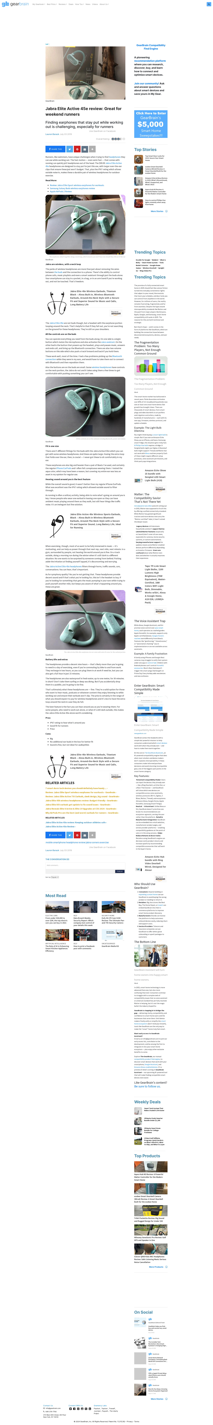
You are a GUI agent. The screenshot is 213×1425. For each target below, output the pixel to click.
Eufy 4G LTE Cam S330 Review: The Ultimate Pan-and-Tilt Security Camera (113, 920)
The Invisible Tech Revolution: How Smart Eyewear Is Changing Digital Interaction (157, 1344)
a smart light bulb (159, 435)
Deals (71, 4)
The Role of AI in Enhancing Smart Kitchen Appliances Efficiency (57, 948)
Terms (136, 1421)
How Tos (79, 4)
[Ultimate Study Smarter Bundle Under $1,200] (138, 1121)
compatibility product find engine (147, 1059)
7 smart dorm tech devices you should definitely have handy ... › (76, 788)
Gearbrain (156, 1338)
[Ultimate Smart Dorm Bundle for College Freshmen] (138, 1131)
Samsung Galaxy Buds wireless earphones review (72, 188)
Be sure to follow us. (147, 1086)
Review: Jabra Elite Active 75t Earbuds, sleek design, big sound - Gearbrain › (82, 796)
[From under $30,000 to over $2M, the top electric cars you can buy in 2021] (57, 907)
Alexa (147, 453)
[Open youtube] (82, 1408)
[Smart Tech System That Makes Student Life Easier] (138, 1111)
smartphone (59, 842)
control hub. (152, 663)
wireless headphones (101, 367)
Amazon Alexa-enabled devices (146, 1067)
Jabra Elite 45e (56, 323)
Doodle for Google (143, 260)
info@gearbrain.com (53, 1408)
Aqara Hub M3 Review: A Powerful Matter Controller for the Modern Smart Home (155, 191)
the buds (58, 272)
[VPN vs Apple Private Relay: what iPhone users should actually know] (140, 1374)
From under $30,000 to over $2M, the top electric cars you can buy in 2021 (56, 920)
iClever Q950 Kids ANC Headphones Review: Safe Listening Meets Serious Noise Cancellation (150, 1259)
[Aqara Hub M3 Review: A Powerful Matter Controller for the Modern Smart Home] (138, 192)
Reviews (62, 4)
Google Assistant (151, 1064)
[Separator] (92, 149)
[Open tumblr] (86, 1408)
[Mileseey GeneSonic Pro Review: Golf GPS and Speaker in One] (151, 1230)
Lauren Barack (52, 134)
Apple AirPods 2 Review (61, 191)
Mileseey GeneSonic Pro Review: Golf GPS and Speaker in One (150, 1238)
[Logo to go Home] (16, 4)
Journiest (97, 1411)
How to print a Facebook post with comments (84, 947)
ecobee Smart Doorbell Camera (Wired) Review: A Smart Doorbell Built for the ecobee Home (155, 170)
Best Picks (51, 4)
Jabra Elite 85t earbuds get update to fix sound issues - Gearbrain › (78, 804)
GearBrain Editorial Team (156, 1323)
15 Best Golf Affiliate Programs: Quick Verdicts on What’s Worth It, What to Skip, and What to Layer (154, 1141)
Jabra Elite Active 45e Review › (60, 826)
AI (145, 806)
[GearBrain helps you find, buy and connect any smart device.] (140, 1323)
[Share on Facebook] (55, 149)
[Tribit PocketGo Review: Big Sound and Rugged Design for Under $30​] (151, 1210)
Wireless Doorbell (149, 268)
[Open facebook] (74, 1408)
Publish (120, 871)
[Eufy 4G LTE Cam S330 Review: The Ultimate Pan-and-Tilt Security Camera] (113, 907)
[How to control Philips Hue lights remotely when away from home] (138, 203)
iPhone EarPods (63, 468)
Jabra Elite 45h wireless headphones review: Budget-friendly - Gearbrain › (81, 800)
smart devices (162, 743)
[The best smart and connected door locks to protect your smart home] (138, 159)
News (88, 4)
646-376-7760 (51, 1412)
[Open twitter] (70, 1408)
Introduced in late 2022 (143, 506)
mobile (49, 842)
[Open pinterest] (78, 1408)
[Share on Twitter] (69, 149)
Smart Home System (150, 263)
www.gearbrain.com (140, 733)
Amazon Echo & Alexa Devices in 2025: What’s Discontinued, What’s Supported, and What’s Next (156, 181)
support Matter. (159, 529)
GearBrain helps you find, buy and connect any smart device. (157, 1328)
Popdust (97, 1408)
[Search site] (209, 4)
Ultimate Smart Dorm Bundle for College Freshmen (152, 1130)
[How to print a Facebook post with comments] (85, 935)
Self (46, 44)
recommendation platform (150, 60)
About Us (103, 4)
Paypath (105, 1411)
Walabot (155, 260)
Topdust (104, 1408)
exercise (104, 842)
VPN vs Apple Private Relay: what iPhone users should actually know (157, 1375)
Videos (95, 4)
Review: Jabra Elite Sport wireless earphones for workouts (77, 185)
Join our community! (146, 83)
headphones (114, 156)
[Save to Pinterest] (77, 149)
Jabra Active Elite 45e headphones (66, 566)
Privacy (130, 1421)
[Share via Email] (84, 149)
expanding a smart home (148, 894)
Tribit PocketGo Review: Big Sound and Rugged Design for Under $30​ (149, 1219)
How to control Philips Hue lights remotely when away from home (155, 202)
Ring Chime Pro (145, 271)
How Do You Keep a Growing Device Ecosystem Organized (158, 1390)
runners (95, 842)
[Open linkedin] (90, 1408)
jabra (88, 842)
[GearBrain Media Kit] (113, 935)
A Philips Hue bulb (141, 445)
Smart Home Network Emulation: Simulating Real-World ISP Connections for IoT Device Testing (158, 1359)
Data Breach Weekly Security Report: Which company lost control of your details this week (84, 921)
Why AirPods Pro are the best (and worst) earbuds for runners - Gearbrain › (82, 812)
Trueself (112, 1408)
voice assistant (108, 342)
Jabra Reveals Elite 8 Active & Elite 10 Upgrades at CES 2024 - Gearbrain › (81, 808)
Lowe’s (160, 905)
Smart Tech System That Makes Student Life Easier (154, 1109)
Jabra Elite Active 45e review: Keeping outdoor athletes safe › (76, 822)
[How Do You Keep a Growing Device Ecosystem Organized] (140, 1389)
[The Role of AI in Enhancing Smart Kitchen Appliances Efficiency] (57, 935)
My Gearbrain (38, 4)
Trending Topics (150, 252)
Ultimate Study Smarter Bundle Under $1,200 (153, 1119)
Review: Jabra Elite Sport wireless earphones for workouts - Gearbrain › (80, 792)
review (81, 842)
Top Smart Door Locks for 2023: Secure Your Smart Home (154, 158)
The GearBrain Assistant (154, 753)
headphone (72, 842)
